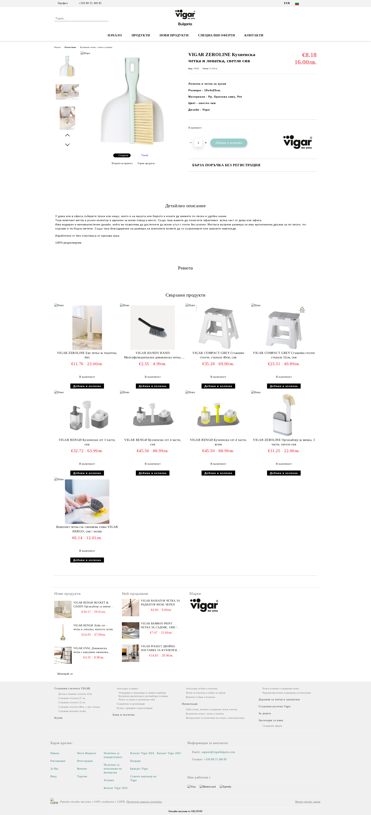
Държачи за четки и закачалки (279, 699)
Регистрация (85, 761)
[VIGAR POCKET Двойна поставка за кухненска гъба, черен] (130, 653)
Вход (53, 776)
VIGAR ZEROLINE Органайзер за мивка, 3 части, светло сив (284, 442)
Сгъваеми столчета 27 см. (72, 698)
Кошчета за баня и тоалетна (200, 697)
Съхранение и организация (131, 703)
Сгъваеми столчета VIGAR (72, 688)
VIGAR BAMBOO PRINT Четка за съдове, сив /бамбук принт (158, 625)
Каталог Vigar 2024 (142, 753)
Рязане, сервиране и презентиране (134, 708)
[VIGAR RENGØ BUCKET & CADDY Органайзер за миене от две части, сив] (63, 609)
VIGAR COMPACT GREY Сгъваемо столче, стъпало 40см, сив (218, 355)
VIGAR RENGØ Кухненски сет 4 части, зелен (218, 442)
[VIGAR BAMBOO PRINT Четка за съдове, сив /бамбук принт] (130, 630)
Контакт (82, 768)
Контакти (253, 35)
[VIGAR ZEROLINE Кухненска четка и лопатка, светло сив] (133, 147)
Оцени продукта (146, 163)
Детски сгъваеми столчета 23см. (75, 694)
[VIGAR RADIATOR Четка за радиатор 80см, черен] (130, 607)
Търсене (82, 776)
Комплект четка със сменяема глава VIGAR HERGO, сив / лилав (87, 529)
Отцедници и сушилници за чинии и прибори (142, 692)
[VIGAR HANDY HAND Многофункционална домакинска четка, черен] (152, 327)
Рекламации (58, 761)
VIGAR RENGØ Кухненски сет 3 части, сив (87, 442)
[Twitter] (314, 3)
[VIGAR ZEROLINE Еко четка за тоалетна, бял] (87, 327)
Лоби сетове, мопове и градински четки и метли (211, 709)
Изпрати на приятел (122, 163)
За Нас (54, 768)
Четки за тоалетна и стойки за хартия (205, 692)
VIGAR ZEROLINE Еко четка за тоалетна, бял (87, 355)
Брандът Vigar (139, 768)
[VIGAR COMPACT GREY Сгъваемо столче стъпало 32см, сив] (284, 327)
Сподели (123, 155)
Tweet (144, 155)
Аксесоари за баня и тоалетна (201, 688)
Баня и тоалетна (123, 714)
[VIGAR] (204, 606)
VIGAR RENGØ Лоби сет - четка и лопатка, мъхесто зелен (93, 627)
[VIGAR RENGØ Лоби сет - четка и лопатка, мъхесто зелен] (63, 632)
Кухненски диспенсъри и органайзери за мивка (143, 696)
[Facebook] (309, 3)
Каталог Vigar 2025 (169, 753)
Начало (115, 35)
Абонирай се (65, 673)
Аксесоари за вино (271, 720)
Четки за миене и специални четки (280, 688)
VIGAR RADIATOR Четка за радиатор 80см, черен (160, 602)
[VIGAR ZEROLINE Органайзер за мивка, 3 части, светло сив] (284, 414)
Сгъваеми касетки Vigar (275, 706)
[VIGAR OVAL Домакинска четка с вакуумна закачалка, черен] (63, 655)
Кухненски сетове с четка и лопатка (96, 47)
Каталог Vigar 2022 (116, 788)
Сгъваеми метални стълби (72, 711)
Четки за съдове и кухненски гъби (137, 699)
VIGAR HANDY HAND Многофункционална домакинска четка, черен (152, 356)
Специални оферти (216, 35)
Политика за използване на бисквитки (113, 768)
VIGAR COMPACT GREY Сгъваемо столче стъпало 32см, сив (284, 355)
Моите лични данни (308, 801)
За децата (265, 713)
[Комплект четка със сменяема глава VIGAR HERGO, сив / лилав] (87, 501)
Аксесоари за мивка (127, 688)
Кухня (58, 717)
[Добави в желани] (314, 129)
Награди (135, 761)
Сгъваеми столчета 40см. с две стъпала (79, 707)
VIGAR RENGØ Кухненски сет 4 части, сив (152, 442)
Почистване (70, 47)
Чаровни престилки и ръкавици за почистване (286, 692)
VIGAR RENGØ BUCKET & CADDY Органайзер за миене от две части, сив (92, 605)
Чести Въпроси (86, 753)
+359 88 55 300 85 (90, 3)
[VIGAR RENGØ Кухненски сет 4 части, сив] (152, 414)
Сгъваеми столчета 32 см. (72, 702)
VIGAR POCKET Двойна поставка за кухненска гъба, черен (160, 648)
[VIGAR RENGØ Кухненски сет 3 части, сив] (87, 414)
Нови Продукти (174, 35)
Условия (109, 780)
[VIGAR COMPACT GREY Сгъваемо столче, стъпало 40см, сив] (218, 327)
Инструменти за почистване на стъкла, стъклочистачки (215, 718)
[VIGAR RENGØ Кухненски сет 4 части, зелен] (218, 414)
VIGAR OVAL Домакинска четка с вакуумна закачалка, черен (91, 650)
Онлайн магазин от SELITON (185, 811)
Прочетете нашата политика (144, 801)
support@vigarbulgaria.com (218, 752)
